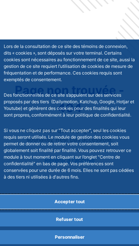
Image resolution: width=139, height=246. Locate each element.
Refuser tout (69, 219)
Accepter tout (69, 201)
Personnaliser (70, 237)
